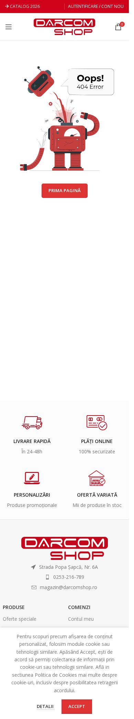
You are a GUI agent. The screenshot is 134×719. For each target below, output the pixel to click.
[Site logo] (64, 26)
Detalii (46, 706)
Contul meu (81, 619)
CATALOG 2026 (25, 6)
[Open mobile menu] (8, 27)
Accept (76, 706)
